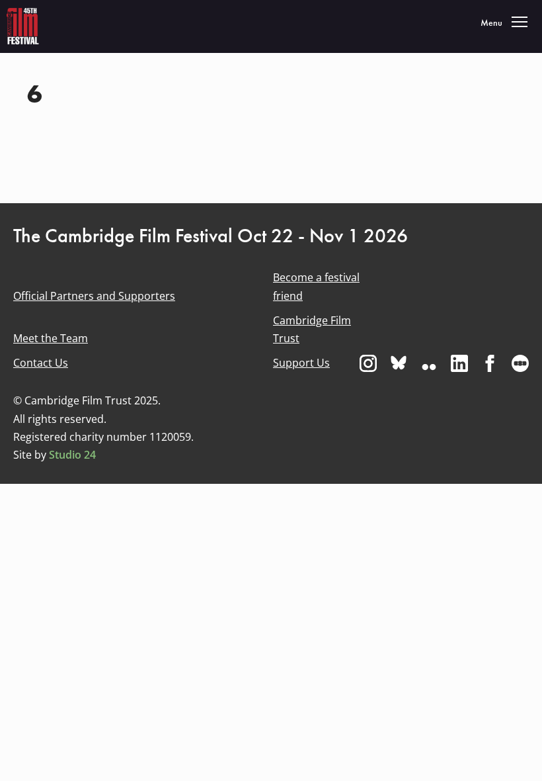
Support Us (301, 362)
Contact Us (40, 362)
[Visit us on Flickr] (429, 363)
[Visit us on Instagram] (368, 363)
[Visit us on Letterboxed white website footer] (520, 363)
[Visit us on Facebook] (489, 363)
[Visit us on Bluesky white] (398, 363)
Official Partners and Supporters (94, 296)
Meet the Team (50, 338)
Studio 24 (72, 454)
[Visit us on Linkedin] (459, 363)
